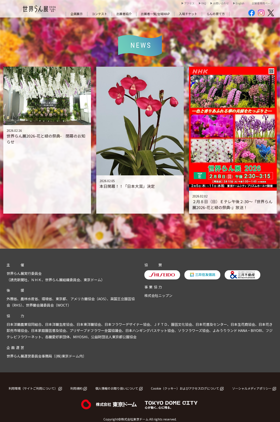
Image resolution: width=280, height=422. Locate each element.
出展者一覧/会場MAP (155, 14)
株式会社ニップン (158, 295)
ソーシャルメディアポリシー (252, 388)
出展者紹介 (124, 14)
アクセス (189, 3)
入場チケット (188, 14)
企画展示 (76, 14)
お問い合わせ (221, 3)
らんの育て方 (215, 14)
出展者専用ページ (262, 3)
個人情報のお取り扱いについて (116, 388)
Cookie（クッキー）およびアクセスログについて (185, 388)
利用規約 (76, 388)
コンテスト (99, 14)
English (240, 3)
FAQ (203, 3)
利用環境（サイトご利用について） (33, 388)
